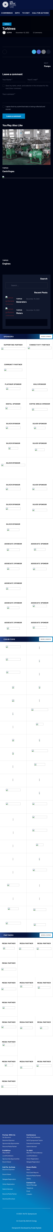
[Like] (4, 52)
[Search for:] (26, 285)
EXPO (17, 13)
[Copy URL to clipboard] (48, 52)
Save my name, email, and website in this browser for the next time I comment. (27, 87)
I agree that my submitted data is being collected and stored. (25, 107)
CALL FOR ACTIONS (40, 13)
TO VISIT (26, 13)
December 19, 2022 (33, 299)
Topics (6, 24)
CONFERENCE (7, 13)
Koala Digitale (36, 1228)
